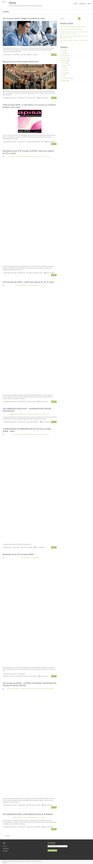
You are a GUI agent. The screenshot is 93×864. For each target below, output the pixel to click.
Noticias (38, 141)
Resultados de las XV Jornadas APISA (18, 554)
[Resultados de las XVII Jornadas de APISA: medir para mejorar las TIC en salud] (30, 156)
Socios (42, 141)
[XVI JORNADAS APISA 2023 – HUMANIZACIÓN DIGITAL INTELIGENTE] (30, 414)
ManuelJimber (8, 547)
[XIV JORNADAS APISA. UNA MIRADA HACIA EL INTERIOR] (29, 817)
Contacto (5, 846)
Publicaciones (82, 3)
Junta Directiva (35, 272)
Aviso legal (5, 850)
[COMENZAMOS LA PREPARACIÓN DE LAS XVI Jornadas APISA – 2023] (30, 434)
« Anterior (7, 835)
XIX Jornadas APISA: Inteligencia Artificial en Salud (24, 18)
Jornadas (24, 54)
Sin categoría (29, 547)
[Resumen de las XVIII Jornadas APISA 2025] (30, 64)
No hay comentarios (33, 54)
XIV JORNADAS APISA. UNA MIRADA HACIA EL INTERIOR (27, 814)
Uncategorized (63, 80)
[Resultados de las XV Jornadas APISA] (30, 557)
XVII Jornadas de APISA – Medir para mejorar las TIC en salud (28, 282)
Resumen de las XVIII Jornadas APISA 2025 (21, 62)
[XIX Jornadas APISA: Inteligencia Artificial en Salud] (30, 21)
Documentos (12, 676)
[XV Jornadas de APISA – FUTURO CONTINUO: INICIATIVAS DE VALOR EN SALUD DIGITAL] (30, 688)
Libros (21, 676)
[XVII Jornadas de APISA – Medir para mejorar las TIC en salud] (30, 285)
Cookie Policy (6, 848)
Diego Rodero (8, 54)
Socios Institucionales (31, 676)
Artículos (7, 676)
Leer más (54, 54)
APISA (12, 3)
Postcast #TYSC (64, 58)
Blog (89, 3)
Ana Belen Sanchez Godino (11, 97)
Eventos (30, 97)
